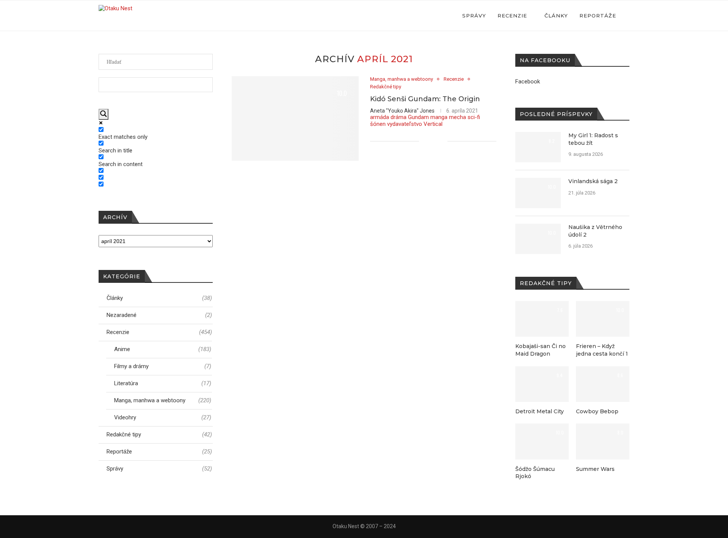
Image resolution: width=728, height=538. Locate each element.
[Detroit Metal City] (542, 384)
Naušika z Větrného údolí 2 (595, 231)
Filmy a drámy (162, 366)
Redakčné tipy (385, 86)
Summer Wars (595, 469)
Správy (474, 16)
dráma (398, 117)
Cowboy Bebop (597, 411)
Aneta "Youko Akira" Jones (402, 111)
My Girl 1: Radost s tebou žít (593, 139)
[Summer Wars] (602, 441)
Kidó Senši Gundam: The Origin (425, 99)
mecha (457, 117)
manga (438, 117)
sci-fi (474, 117)
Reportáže (597, 16)
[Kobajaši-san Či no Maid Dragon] (542, 319)
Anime (162, 349)
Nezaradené (159, 315)
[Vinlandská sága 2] (538, 193)
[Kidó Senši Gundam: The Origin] (295, 118)
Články (556, 16)
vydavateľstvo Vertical (414, 124)
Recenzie (512, 16)
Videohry (162, 417)
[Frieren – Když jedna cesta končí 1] (602, 319)
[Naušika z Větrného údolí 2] (538, 239)
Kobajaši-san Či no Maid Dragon (540, 350)
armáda (379, 117)
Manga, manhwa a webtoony (401, 79)
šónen (378, 124)
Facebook (527, 81)
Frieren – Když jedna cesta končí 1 (602, 350)
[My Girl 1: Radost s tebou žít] (538, 147)
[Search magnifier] (103, 114)
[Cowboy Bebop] (602, 384)
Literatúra (162, 383)
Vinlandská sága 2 (593, 181)
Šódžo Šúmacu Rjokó (535, 473)
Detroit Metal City (539, 411)
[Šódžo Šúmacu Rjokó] (542, 441)
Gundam (418, 117)
